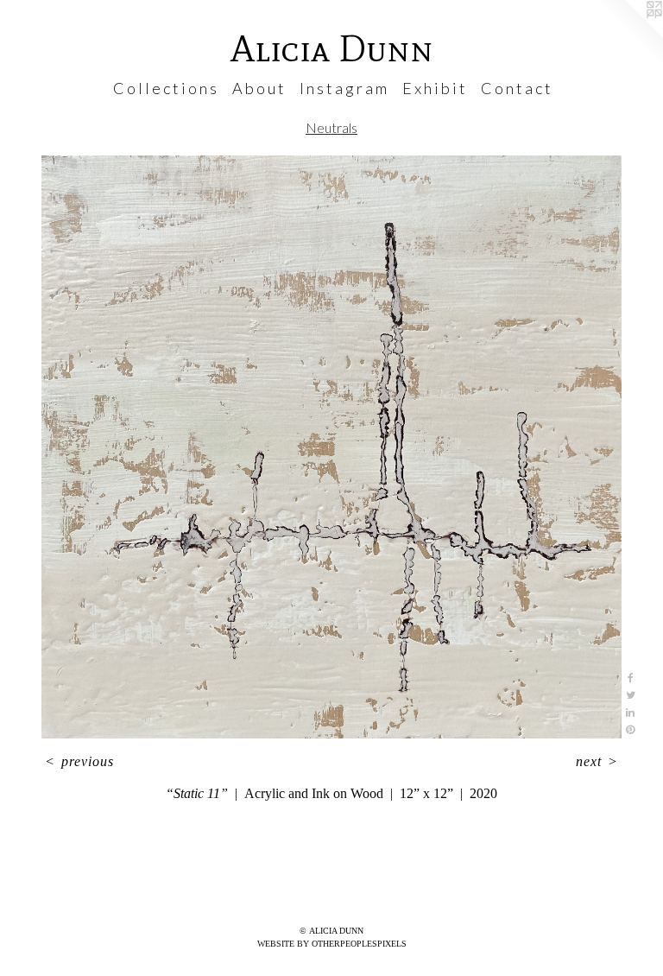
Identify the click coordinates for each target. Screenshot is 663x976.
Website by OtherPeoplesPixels (332, 943)
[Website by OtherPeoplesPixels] (628, 34)
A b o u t (258, 88)
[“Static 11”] (331, 446)
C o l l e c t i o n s (165, 88)
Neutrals (331, 127)
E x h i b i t (433, 88)
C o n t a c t (516, 88)
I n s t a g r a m (343, 88)
